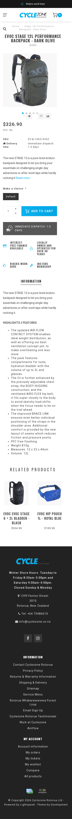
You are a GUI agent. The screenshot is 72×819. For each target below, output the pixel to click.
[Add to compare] (48, 116)
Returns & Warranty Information (33, 676)
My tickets (33, 758)
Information (31, 281)
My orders (33, 752)
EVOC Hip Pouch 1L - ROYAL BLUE (49, 516)
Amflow (33, 728)
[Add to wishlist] (41, 116)
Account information (33, 746)
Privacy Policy (33, 670)
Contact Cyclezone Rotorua (33, 664)
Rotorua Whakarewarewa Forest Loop (33, 702)
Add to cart (41, 211)
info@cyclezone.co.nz (35, 621)
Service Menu (33, 694)
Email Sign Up (33, 710)
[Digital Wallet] (42, 791)
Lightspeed (27, 804)
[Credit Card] (30, 791)
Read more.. (23, 178)
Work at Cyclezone (33, 722)
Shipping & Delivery (33, 682)
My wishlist (33, 764)
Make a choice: (14, 188)
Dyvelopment (59, 804)
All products (33, 776)
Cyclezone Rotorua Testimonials (33, 716)
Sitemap (33, 688)
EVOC (33, 45)
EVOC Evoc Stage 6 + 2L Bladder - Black (16, 518)
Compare (33, 770)
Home (16, 26)
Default (11, 196)
